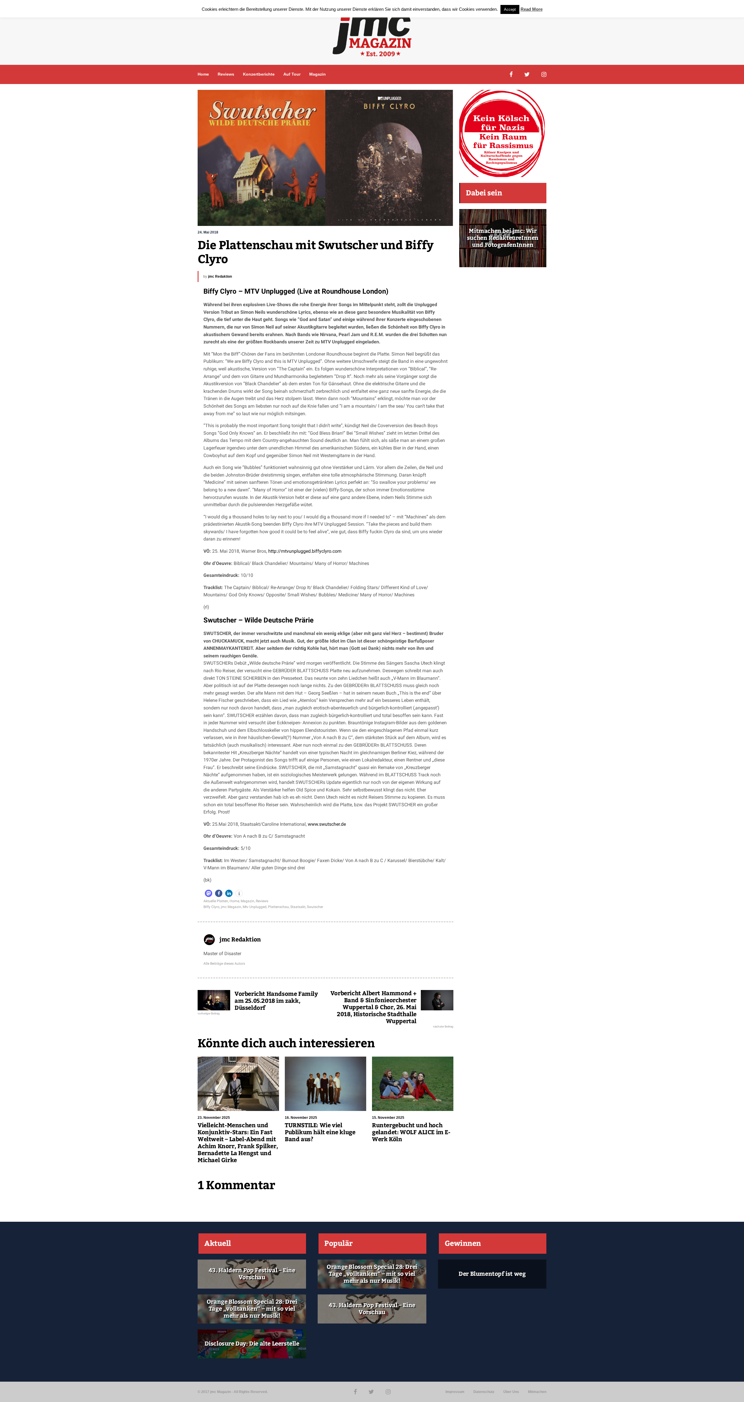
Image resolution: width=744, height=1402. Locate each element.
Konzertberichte (259, 74)
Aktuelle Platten (215, 901)
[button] (208, 893)
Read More (532, 9)
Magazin (317, 74)
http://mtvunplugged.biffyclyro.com (304, 551)
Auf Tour (292, 74)
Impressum (455, 1391)
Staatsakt (297, 907)
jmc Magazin (231, 907)
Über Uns (511, 1391)
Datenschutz (483, 1391)
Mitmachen (537, 1391)
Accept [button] (510, 9)
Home (203, 74)
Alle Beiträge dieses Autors (224, 964)
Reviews (226, 74)
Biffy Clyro (211, 907)
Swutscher (315, 907)
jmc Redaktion (220, 276)
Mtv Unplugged (255, 907)
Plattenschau (278, 907)
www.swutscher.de (327, 824)
